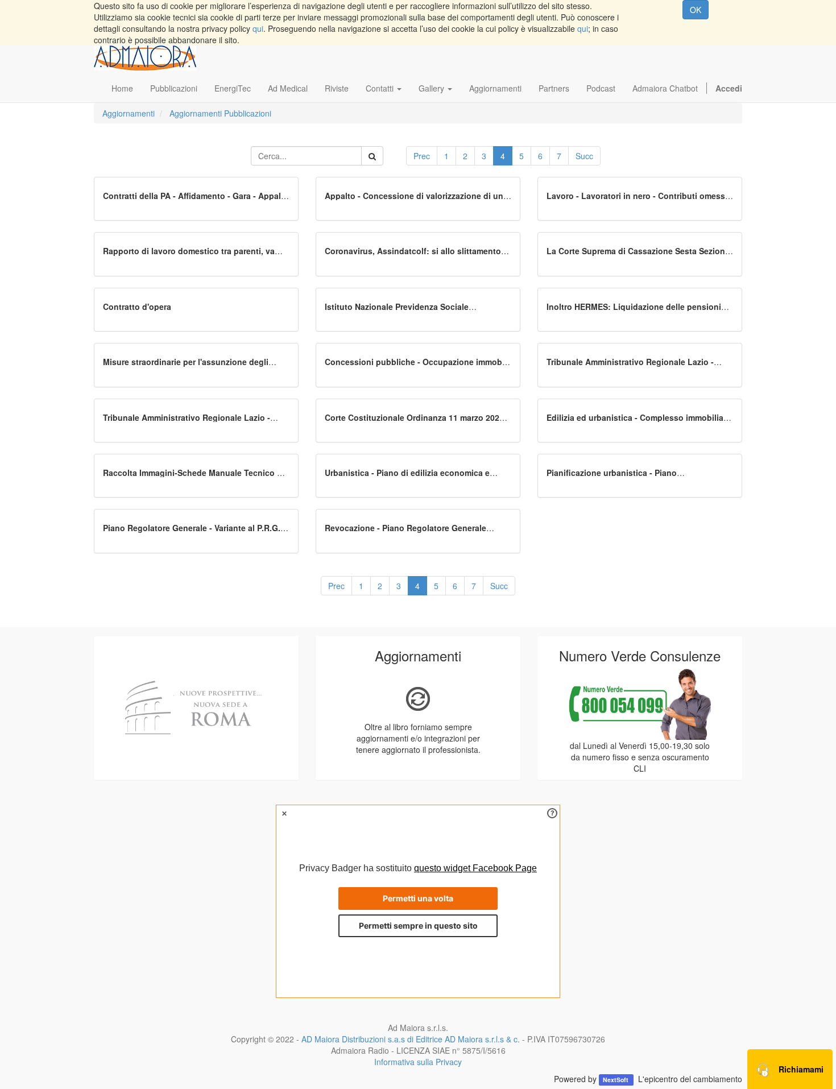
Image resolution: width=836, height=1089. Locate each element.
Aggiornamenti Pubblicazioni (220, 113)
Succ (584, 156)
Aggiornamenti (128, 113)
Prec (421, 156)
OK (695, 9)
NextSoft (616, 1079)
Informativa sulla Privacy (418, 1061)
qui (258, 28)
